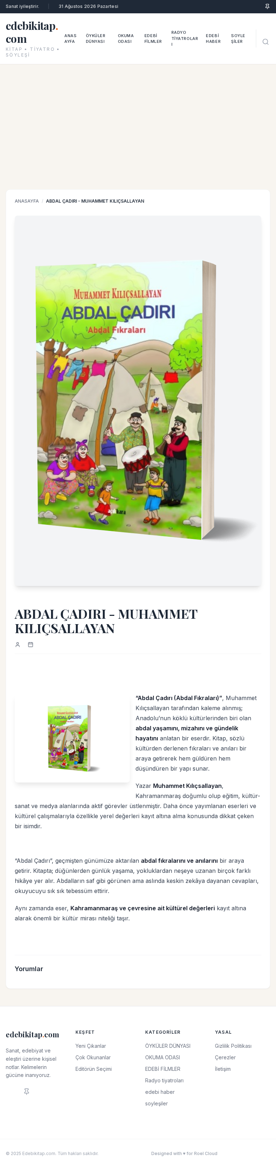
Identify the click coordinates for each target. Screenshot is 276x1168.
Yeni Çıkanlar (90, 1046)
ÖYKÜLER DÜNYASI (96, 38)
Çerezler (225, 1057)
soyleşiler (238, 38)
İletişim (223, 1069)
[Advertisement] (138, 135)
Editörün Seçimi (93, 1069)
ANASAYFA (27, 201)
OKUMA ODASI (126, 38)
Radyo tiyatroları (184, 38)
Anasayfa (70, 38)
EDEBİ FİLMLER (153, 38)
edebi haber (213, 38)
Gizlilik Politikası (233, 1046)
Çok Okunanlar (93, 1057)
